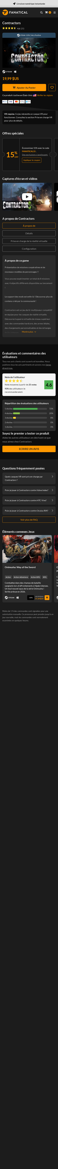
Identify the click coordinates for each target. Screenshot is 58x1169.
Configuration (29, 248)
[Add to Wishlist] (52, 87)
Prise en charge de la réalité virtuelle (29, 241)
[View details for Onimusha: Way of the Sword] (27, 549)
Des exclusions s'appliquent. (35, 154)
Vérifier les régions (45, 95)
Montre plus (27, 331)
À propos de (29, 225)
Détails (29, 233)
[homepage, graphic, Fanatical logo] (15, 12)
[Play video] (27, 197)
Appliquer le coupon (31, 160)
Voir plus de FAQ (29, 519)
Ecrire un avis (29, 449)
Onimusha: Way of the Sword (20, 567)
